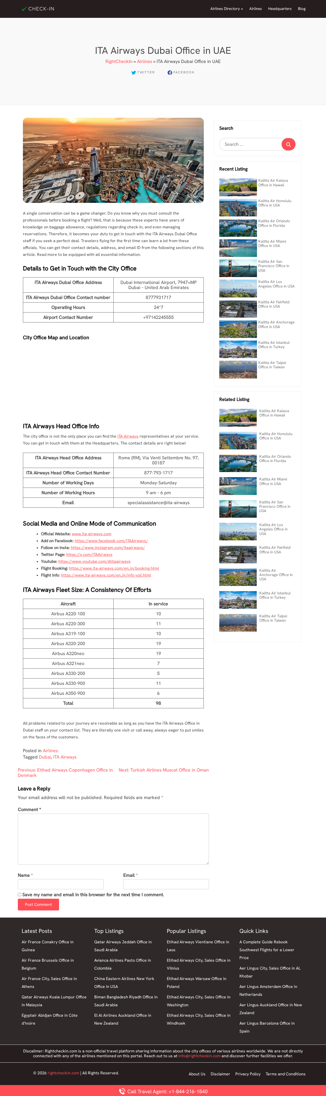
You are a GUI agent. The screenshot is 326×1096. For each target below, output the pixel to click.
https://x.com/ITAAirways (89, 554)
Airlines (255, 8)
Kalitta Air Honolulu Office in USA (274, 203)
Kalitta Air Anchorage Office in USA (276, 324)
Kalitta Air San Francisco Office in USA (273, 266)
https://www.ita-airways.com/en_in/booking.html (114, 568)
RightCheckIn (118, 61)
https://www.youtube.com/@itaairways (94, 561)
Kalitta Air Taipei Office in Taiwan (272, 365)
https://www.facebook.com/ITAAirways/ (111, 540)
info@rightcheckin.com (200, 1056)
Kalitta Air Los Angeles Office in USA (276, 284)
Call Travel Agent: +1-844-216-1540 (167, 1091)
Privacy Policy (248, 1074)
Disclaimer (220, 1074)
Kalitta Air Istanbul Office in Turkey (274, 344)
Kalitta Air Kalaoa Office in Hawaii (273, 182)
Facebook (184, 72)
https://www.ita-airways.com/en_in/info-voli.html (106, 575)
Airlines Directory (225, 8)
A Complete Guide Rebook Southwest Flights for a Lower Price (266, 949)
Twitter (146, 72)
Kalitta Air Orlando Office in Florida (274, 223)
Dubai (45, 757)
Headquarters (280, 8)
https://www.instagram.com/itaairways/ (108, 547)
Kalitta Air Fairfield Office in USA (274, 304)
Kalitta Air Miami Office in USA (272, 243)
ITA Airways (128, 436)
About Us (197, 1074)
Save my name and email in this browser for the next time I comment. (93, 894)
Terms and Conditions (286, 1074)
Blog (302, 8)
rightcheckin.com (63, 1073)
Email (129, 875)
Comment (29, 809)
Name (24, 875)
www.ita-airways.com (91, 534)
